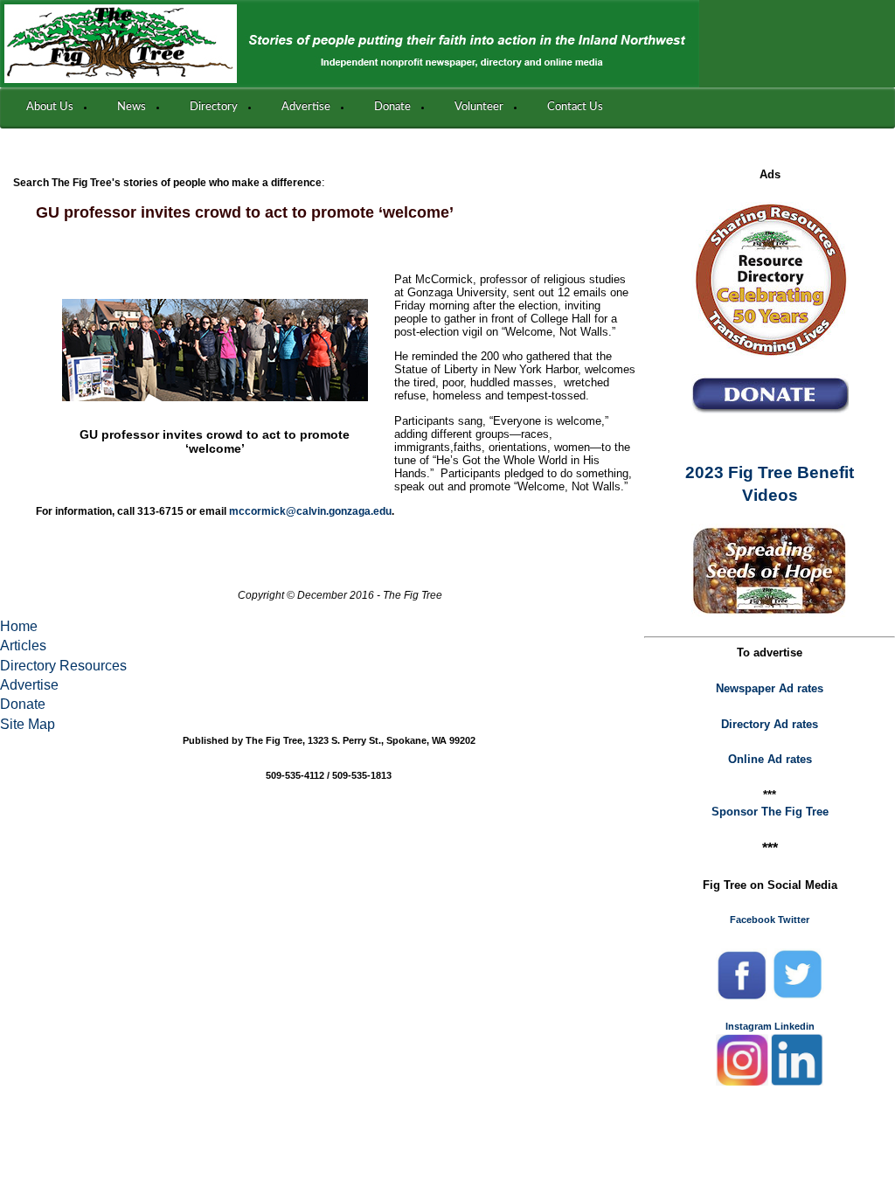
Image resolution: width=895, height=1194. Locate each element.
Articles (23, 645)
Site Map (27, 724)
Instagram (748, 1026)
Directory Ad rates (769, 724)
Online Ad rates (770, 759)
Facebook (752, 919)
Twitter (793, 919)
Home (19, 626)
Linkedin (794, 1026)
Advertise (29, 684)
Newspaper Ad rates (769, 688)
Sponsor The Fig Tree (770, 811)
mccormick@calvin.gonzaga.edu (310, 511)
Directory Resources (63, 665)
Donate (22, 704)
